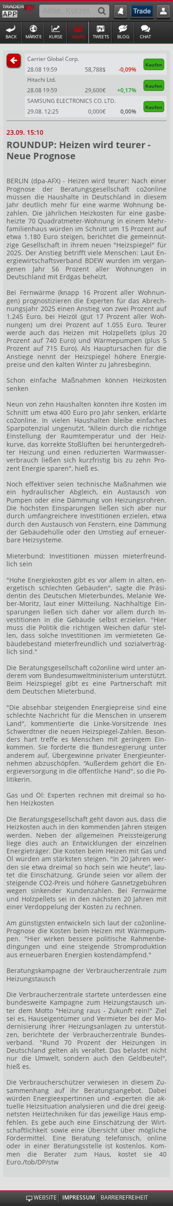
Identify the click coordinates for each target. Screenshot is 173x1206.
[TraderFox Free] (19, 10)
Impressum (78, 1197)
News (78, 37)
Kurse (56, 37)
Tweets (101, 37)
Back (11, 37)
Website (45, 1197)
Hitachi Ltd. (41, 80)
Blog (123, 37)
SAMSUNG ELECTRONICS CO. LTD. (71, 101)
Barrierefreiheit (124, 1197)
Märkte (33, 37)
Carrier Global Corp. (53, 59)
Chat (145, 37)
